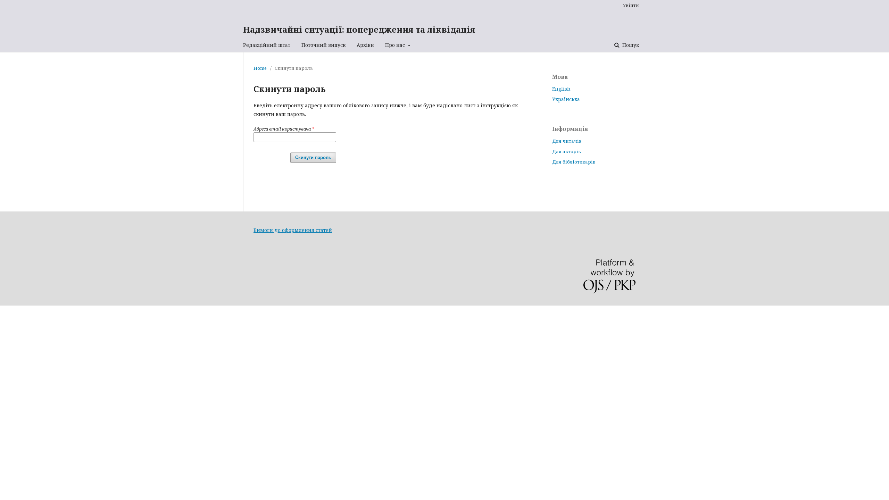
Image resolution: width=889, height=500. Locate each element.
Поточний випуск (323, 45)
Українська (566, 99)
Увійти (631, 5)
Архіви (365, 45)
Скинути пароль (313, 157)
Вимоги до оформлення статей (293, 230)
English (561, 88)
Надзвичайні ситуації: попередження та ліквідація (359, 29)
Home (260, 68)
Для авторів (566, 151)
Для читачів (567, 141)
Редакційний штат (266, 45)
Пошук (630, 45)
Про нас (395, 45)
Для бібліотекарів (574, 162)
